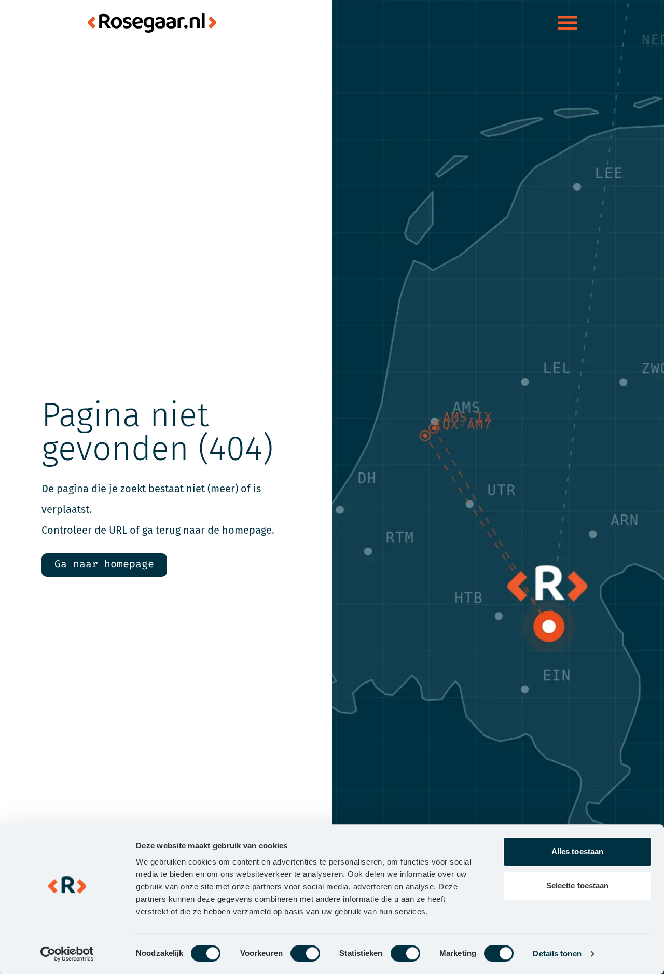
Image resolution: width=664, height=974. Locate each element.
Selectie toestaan (577, 885)
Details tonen (557, 953)
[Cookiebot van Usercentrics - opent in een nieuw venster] (67, 954)
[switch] (305, 953)
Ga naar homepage (104, 564)
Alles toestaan (577, 851)
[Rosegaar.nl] (152, 23)
